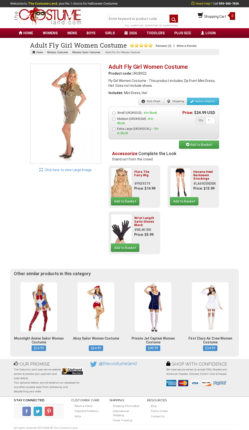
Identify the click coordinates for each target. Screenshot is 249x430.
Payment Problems (87, 411)
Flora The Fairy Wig (141, 173)
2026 (133, 33)
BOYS (91, 33)
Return (205, 101)
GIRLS (110, 33)
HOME (28, 33)
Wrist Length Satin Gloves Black (144, 221)
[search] (173, 19)
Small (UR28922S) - (137, 112)
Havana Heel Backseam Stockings (203, 175)
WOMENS (50, 33)
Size (153, 101)
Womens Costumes (57, 52)
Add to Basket (200, 145)
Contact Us (158, 416)
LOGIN (210, 33)
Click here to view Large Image (68, 170)
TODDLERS (156, 33)
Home (39, 52)
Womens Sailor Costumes (86, 52)
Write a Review (186, 46)
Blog (153, 406)
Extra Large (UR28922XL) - (138, 131)
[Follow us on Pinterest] (50, 415)
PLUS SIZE (182, 33)
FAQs (78, 416)
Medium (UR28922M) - (135, 121)
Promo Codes (159, 411)
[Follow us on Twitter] (39, 415)
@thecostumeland (118, 363)
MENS (72, 33)
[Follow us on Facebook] (27, 415)
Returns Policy (83, 406)
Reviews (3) (163, 46)
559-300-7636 (229, 3)
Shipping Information (126, 406)
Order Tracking (122, 420)
